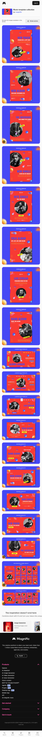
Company (6, 709)
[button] (21, 656)
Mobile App (5, 693)
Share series (34, 21)
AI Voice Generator (8, 678)
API (3, 695)
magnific (18, 12)
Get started (6, 703)
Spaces (4, 668)
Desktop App (8, 690)
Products (5, 664)
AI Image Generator (8, 673)
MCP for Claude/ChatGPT (10, 683)
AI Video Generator (8, 675)
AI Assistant (6, 670)
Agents (6, 685)
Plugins (6, 688)
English (21, 656)
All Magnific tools (7, 698)
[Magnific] (4, 3)
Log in (36, 3)
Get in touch (6, 715)
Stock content (6, 680)
